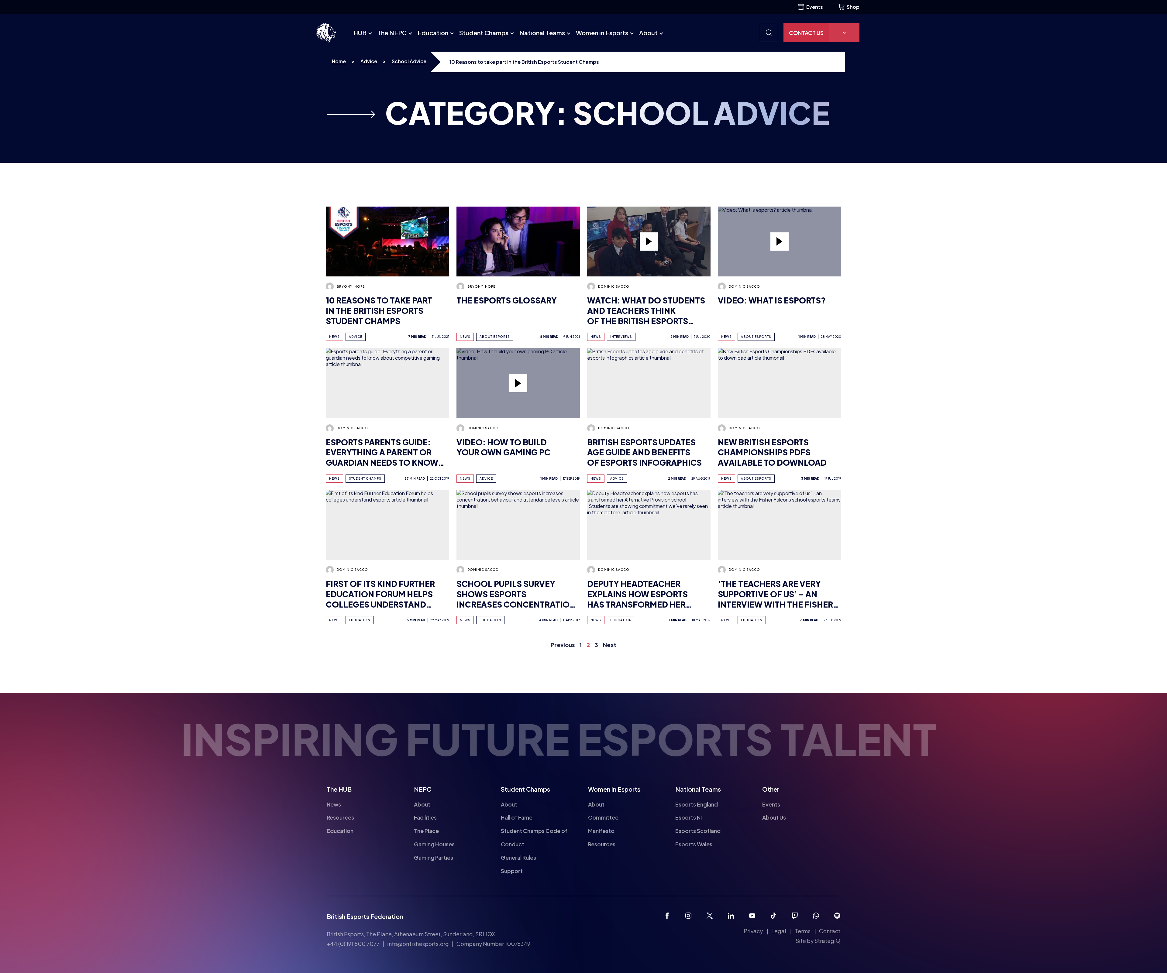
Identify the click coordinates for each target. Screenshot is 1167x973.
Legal (778, 930)
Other (770, 789)
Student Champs (483, 32)
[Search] (769, 33)
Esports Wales (693, 844)
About (648, 32)
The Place (426, 830)
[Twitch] (795, 916)
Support (512, 870)
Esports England (696, 804)
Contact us (806, 32)
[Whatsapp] (816, 916)
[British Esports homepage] (326, 33)
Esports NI (688, 817)
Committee (603, 817)
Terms (803, 930)
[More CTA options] (844, 32)
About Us (774, 817)
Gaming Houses (434, 844)
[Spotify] (837, 916)
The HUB (339, 789)
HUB (360, 32)
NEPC (422, 789)
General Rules (518, 857)
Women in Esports (602, 32)
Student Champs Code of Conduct (534, 837)
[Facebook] (667, 916)
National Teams (542, 32)
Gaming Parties (433, 857)
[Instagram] (688, 916)
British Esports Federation (365, 916)
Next (609, 641)
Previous (563, 641)
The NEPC (392, 32)
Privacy (753, 930)
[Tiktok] (773, 916)
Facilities (425, 817)
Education (433, 32)
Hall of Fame (516, 817)
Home (339, 61)
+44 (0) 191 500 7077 (353, 943)
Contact (829, 930)
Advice (368, 61)
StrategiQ (827, 940)
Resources (340, 817)
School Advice (409, 61)
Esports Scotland (698, 830)
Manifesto (601, 830)
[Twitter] (710, 916)
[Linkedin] (731, 916)
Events (814, 7)
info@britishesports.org (418, 943)
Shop (853, 7)
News (334, 804)
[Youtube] (752, 916)
